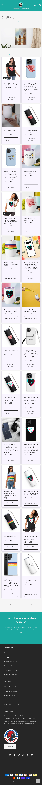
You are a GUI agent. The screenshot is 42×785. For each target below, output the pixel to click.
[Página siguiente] (31, 605)
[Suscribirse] (36, 638)
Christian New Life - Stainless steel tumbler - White (31, 580)
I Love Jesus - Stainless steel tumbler (11, 351)
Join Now (10, 746)
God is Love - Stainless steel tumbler (31, 131)
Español (20, 767)
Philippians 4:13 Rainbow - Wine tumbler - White (11, 264)
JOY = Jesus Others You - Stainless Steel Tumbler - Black (11, 399)
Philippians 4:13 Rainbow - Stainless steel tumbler (10, 536)
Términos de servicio (10, 670)
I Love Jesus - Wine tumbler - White (29, 219)
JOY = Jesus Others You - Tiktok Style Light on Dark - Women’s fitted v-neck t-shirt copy (31, 537)
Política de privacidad (10, 687)
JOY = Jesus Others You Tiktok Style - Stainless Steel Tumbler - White (31, 493)
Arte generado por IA (10, 661)
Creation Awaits (18, 781)
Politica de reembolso (10, 674)
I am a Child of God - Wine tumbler (30, 172)
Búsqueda (7, 653)
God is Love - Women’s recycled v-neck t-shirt (11, 84)
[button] (2, 5)
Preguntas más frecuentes (11, 704)
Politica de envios (9, 695)
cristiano (6, 657)
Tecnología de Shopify (26, 781)
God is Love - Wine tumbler (9, 131)
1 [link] (10, 604)
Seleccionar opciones (11, 98)
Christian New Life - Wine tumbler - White (30, 310)
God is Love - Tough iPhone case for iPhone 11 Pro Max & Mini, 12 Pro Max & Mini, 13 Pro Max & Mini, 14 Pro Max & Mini (31, 87)
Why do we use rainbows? (10, 22)
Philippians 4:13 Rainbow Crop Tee (9, 492)
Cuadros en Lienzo (9, 666)
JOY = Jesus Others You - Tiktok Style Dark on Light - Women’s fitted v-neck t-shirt (11, 221)
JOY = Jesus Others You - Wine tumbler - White (11, 310)
